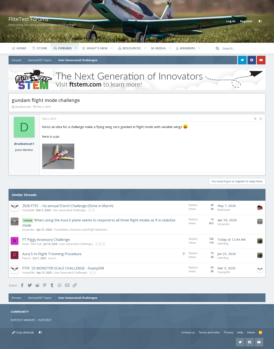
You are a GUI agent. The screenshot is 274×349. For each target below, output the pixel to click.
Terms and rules (209, 332)
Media (160, 48)
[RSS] (260, 332)
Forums (65, 48)
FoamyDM (28, 210)
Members (187, 48)
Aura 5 (52, 258)
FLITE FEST (45, 320)
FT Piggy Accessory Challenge (46, 239)
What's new (97, 48)
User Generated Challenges (69, 210)
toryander (28, 229)
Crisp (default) (24, 332)
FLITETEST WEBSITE (23, 320)
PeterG (26, 258)
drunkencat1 (23, 107)
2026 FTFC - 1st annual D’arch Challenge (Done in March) (67, 205)
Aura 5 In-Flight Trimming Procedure (51, 254)
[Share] (255, 118)
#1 (261, 119)
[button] (76, 48)
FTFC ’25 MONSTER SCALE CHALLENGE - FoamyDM (63, 268)
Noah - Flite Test (32, 244)
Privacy (228, 332)
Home (21, 48)
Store (42, 48)
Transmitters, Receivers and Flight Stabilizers (80, 229)
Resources (132, 48)
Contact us (188, 332)
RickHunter (224, 210)
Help (240, 332)
